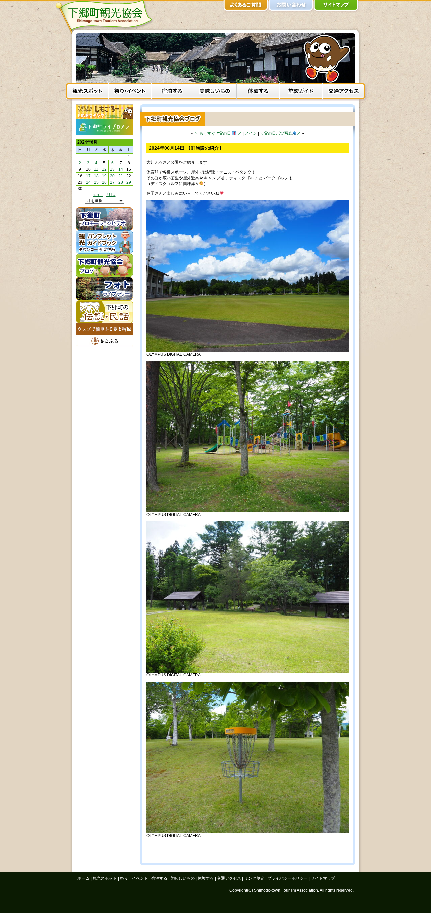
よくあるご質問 (245, 6)
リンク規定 (254, 878)
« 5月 (98, 194)
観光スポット (87, 92)
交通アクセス (343, 92)
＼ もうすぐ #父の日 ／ (218, 133)
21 (120, 176)
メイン (251, 133)
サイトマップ (336, 6)
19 (104, 176)
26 (104, 182)
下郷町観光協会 (106, 17)
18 (96, 176)
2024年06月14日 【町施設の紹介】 (186, 148)
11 (96, 169)
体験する (258, 92)
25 (96, 182)
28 (120, 182)
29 (128, 182)
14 (120, 169)
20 (112, 176)
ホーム (83, 878)
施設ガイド (300, 92)
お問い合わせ (290, 6)
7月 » (111, 194)
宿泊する (172, 92)
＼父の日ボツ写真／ (280, 133)
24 (88, 182)
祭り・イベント (129, 92)
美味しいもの (215, 92)
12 (104, 169)
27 (112, 182)
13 (112, 169)
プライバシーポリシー (287, 878)
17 (88, 176)
